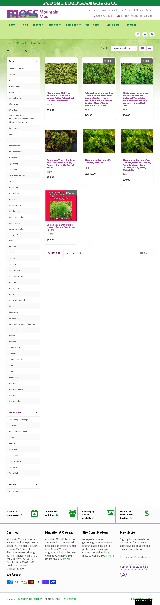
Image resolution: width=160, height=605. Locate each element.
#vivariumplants (15, 401)
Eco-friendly (92, 24)
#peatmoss (13, 312)
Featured (12, 443)
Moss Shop (71, 24)
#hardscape (14, 211)
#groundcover (14, 193)
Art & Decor (13, 426)
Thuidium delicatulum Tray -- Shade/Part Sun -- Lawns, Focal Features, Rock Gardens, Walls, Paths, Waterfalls (137, 165)
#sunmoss (13, 371)
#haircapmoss (15, 205)
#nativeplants (14, 288)
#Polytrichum (14, 92)
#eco (11, 134)
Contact (131, 24)
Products (22, 43)
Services (53, 24)
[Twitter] (123, 567)
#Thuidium (13, 110)
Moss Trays (13, 455)
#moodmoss (14, 247)
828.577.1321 (104, 15)
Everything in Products (18, 68)
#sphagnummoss (16, 359)
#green (12, 181)
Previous (55, 253)
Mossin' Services (15, 461)
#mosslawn (13, 282)
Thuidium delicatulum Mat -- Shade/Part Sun (98, 161)
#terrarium (13, 383)
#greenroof (13, 187)
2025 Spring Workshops (18, 420)
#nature (12, 294)
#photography (15, 318)
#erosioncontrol (15, 152)
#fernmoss (13, 158)
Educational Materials (18, 431)
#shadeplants (14, 348)
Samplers (13, 467)
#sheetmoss (14, 353)
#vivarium (13, 395)
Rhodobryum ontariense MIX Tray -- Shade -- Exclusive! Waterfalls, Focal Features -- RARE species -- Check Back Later (135, 99)
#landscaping (14, 223)
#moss (11, 253)
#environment (14, 146)
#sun (11, 365)
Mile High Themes (65, 598)
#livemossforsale (16, 229)
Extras (11, 437)
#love (11, 241)
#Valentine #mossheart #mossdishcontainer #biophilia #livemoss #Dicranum (21, 118)
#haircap (12, 199)
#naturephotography (17, 300)
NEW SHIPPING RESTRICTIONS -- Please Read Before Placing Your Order (80, 3)
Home (12, 24)
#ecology (12, 140)
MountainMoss (15, 492)
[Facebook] (130, 567)
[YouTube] (123, 574)
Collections (15, 412)
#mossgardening (16, 276)
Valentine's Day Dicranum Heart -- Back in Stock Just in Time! (61, 227)
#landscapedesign (16, 217)
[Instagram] (144, 567)
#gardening (13, 163)
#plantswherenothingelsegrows (22, 324)
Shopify (38, 598)
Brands (12, 484)
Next (142, 253)
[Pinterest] (137, 567)
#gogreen (13, 169)
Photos (37, 24)
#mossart (13, 264)
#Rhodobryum (15, 98)
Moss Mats (13, 449)
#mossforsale (14, 270)
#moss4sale (13, 259)
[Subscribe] (149, 557)
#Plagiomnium (15, 86)
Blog (25, 24)
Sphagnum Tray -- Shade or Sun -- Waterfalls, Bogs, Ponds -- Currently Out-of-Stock (61, 164)
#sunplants (13, 377)
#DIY (11, 80)
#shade (12, 336)
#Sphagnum (14, 104)
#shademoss (14, 342)
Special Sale (14, 473)
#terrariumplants (16, 389)
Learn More (113, 24)
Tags (11, 61)
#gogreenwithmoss (17, 175)
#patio (11, 306)
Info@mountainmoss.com (137, 15)
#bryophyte (13, 128)
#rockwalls (13, 330)
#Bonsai (12, 74)
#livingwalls (14, 235)
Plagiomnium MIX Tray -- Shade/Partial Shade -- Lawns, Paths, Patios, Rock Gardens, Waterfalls (61, 97)
